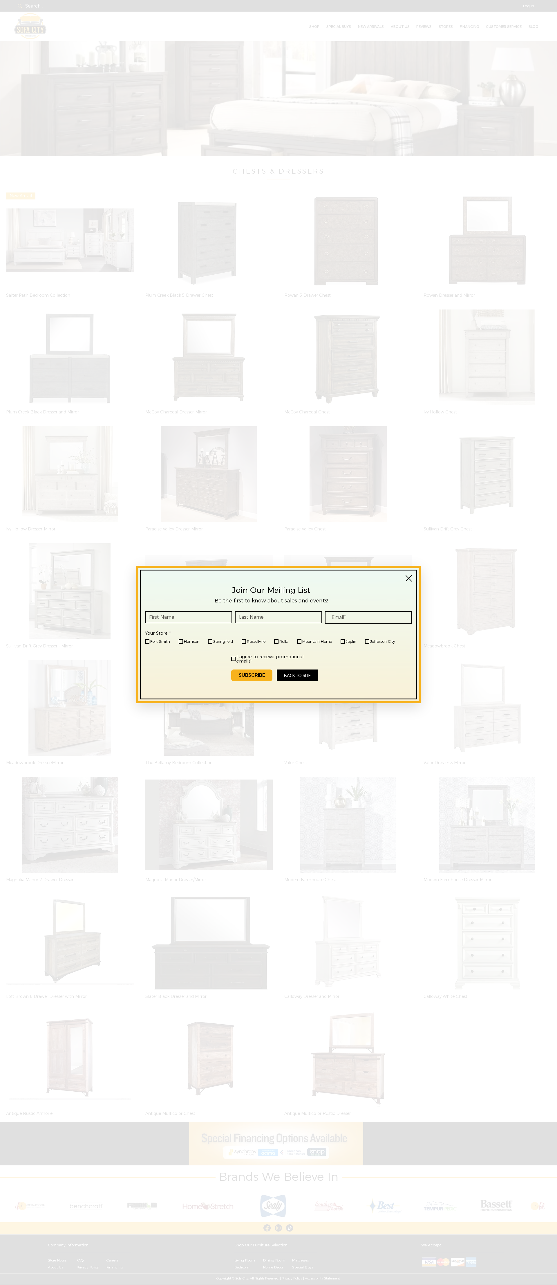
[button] (409, 578)
